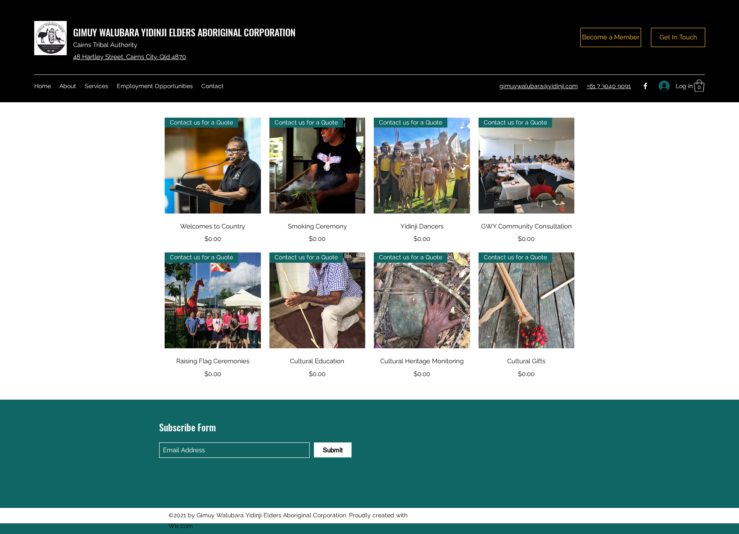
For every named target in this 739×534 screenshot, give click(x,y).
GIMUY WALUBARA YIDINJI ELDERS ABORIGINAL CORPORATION (184, 32)
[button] (699, 86)
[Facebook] (645, 86)
